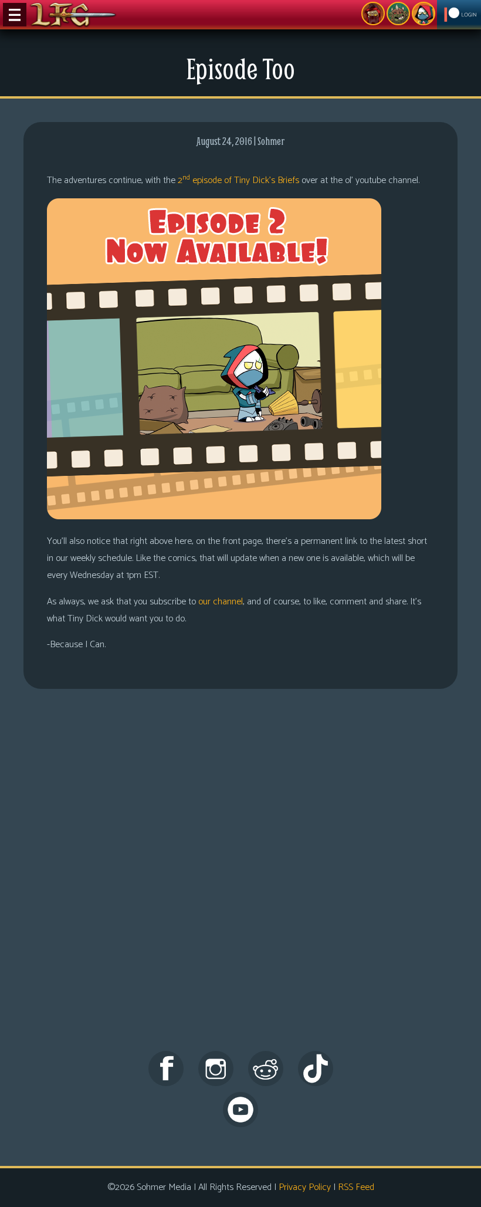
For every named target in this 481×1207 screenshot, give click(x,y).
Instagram (215, 1068)
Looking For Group (373, 13)
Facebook (166, 1068)
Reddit (265, 1068)
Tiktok (315, 1068)
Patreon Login (459, 14)
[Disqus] (240, 880)
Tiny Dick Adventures (423, 13)
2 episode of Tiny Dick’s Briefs (238, 180)
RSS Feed (356, 1187)
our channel (220, 602)
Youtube (240, 1109)
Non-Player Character (398, 13)
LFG (73, 14)
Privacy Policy (305, 1187)
